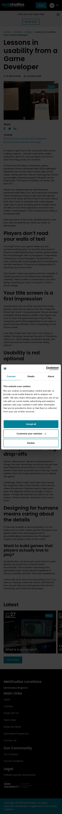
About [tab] (51, 376)
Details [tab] (31, 376)
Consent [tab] (11, 376)
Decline (31, 443)
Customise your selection (29, 433)
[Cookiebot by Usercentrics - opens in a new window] (46, 368)
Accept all (31, 424)
